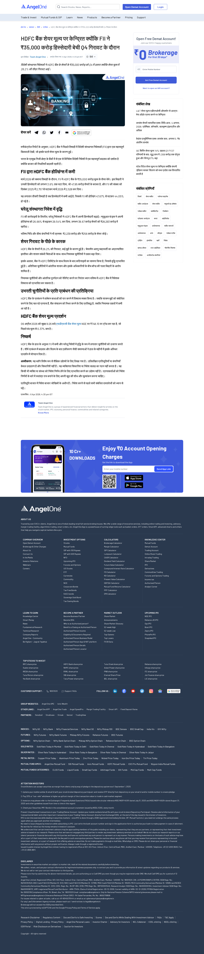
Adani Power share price (114, 668)
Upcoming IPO (69, 561)
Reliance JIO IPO (151, 620)
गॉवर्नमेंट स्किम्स (170, 248)
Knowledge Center (30, 616)
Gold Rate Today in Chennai (102, 746)
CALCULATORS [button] (111, 539)
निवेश (166, 240)
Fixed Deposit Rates (129, 709)
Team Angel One (38, 56)
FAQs (159, 917)
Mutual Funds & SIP (51, 17)
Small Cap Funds (89, 769)
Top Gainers (109, 634)
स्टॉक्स (140, 255)
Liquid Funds (73, 769)
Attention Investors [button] (32, 783)
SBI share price (70, 675)
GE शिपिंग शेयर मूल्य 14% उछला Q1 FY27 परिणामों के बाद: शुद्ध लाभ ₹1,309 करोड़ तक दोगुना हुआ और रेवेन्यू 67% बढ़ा (158, 154)
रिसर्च (139, 196)
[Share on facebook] (59, 132)
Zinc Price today (90, 758)
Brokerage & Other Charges (34, 546)
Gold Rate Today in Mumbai (49, 746)
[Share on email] (67, 132)
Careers (26, 568)
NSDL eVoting (170, 922)
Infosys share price (152, 668)
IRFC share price (29, 664)
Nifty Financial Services (67, 729)
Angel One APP (43, 709)
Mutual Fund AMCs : (31, 764)
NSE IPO (148, 616)
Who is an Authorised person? (76, 623)
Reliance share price (153, 664)
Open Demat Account (137, 6)
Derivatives (149, 568)
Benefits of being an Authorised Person (80, 627)
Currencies (68, 575)
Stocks (67, 543)
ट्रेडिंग (140, 240)
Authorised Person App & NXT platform (80, 642)
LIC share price (151, 678)
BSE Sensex (121, 729)
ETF (65, 572)
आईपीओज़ (165, 218)
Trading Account (152, 550)
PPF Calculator (110, 590)
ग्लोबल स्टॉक (170, 233)
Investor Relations (30, 561)
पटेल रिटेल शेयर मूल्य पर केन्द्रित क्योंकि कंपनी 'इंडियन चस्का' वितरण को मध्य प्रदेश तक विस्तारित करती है (158, 170)
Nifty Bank (48, 729)
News (80, 17)
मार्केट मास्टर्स (168, 226)
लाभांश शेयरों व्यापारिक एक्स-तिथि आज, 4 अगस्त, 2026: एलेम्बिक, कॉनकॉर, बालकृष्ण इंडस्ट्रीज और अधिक (158, 126)
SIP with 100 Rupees (72, 550)
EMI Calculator (110, 594)
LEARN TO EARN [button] (30, 613)
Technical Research (31, 631)
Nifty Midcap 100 (104, 729)
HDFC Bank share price (73, 664)
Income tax (149, 579)
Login (161, 6)
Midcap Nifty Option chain (91, 740)
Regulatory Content (51, 917)
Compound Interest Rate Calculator (119, 568)
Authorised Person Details (74, 645)
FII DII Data (108, 642)
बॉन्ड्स (160, 233)
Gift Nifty (162, 729)
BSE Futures (117, 735)
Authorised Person (152, 583)
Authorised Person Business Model (78, 638)
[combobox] (91, 56)
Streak (60, 715)
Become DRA (69, 620)
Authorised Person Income (75, 631)
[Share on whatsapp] (44, 132)
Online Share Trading (153, 554)
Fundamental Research (32, 627)
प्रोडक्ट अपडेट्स (144, 218)
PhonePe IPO (150, 634)
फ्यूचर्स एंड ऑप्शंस (170, 204)
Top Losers (109, 638)
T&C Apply (169, 917)
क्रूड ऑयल (142, 248)
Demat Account (151, 546)
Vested (69, 715)
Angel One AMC (48, 704)
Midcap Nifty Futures (79, 735)
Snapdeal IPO (150, 638)
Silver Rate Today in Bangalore (83, 752)
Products (92, 17)
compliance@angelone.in (89, 892)
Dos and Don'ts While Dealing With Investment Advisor (129, 917)
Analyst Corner (151, 586)
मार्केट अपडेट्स (143, 204)
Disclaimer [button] (27, 861)
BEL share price (110, 678)
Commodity (68, 579)
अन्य (151, 233)
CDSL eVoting (154, 922)
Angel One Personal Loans (78, 922)
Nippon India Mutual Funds (163, 764)
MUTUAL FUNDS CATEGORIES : (35, 769)
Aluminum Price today (69, 758)
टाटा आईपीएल (155, 248)
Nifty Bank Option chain (64, 740)
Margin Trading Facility (96, 709)
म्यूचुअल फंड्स (143, 226)
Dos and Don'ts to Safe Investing (78, 917)
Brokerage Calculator (113, 543)
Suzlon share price (30, 668)
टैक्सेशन (165, 211)
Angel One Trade (60, 709)
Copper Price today (47, 758)
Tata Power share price (73, 678)
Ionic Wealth (62, 704)
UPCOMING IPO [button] (152, 613)
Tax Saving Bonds (71, 601)
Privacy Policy (71, 908)
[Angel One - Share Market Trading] (34, 7)
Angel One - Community (32, 638)
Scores (99, 917)
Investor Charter (100, 922)
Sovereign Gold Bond (72, 597)
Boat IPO (148, 627)
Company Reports (30, 634)
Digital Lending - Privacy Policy (50, 922)
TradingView (81, 715)
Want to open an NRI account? (156, 88)
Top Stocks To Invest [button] (34, 660)
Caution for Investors (73, 926)
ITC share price (151, 671)
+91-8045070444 (66, 898)
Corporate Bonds (71, 586)
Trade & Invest (28, 17)
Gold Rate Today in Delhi (75, 746)
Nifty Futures (40, 735)
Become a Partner (111, 17)
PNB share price (110, 671)
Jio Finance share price (154, 675)
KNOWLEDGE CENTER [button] (155, 539)
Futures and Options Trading (157, 575)
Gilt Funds (122, 769)
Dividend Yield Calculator (114, 561)
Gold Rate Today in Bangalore (161, 746)
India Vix (150, 729)
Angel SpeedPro (76, 709)
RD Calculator (110, 575)
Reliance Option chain (116, 740)
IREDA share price (30, 671)
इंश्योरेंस (149, 240)
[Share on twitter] (51, 132)
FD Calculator (110, 572)
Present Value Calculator (114, 579)
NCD (65, 583)
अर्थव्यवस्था (156, 226)
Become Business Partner (74, 616)
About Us (27, 550)
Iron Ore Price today (131, 758)
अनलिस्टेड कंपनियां (153, 255)
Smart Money (28, 620)
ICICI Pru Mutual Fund (138, 764)
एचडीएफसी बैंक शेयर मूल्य (68, 323)
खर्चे (158, 240)
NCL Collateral (139, 922)
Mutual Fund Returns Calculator (117, 586)
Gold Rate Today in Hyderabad (131, 746)
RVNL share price (71, 671)
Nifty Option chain (41, 740)
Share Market (150, 561)
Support (141, 17)
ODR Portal (26, 926)
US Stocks (68, 568)
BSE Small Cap (136, 729)
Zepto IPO (149, 631)
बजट (156, 218)
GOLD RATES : (27, 746)
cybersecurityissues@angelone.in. (100, 898)
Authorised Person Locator (75, 649)
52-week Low (109, 631)
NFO (65, 557)
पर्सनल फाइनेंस (163, 196)
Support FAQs (71, 691)
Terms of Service (88, 908)
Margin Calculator (111, 546)
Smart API (113, 709)
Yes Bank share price (31, 678)
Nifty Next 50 (87, 729)
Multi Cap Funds (154, 769)
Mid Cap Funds (137, 769)
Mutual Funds (69, 546)
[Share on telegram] (36, 132)
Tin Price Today (150, 758)
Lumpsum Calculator (113, 554)
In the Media (28, 557)
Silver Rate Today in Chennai (113, 752)
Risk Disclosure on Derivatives (47, 926)
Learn (69, 17)
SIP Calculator (110, 550)
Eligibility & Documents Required (77, 634)
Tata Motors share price (33, 675)
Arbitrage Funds (107, 769)
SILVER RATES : (28, 752)
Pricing (129, 17)
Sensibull (38, 715)
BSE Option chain (137, 740)
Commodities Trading (154, 572)
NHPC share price (71, 668)
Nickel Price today (110, 758)
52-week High (110, 627)
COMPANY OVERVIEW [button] (33, 539)
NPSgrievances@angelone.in (33, 895)
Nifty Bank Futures (58, 735)
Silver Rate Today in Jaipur (141, 752)
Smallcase (50, 715)
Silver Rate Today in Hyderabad (52, 752)
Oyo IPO (148, 623)
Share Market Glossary (113, 623)
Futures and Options (72, 565)
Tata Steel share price (113, 664)
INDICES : (25, 729)
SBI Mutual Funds (76, 764)
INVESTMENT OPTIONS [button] (74, 539)
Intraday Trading (152, 557)
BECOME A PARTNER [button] (73, 613)
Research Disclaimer (30, 917)
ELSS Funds (58, 769)
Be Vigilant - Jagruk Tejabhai (35, 642)
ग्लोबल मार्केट (142, 211)
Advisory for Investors (120, 922)
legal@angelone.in (92, 901)
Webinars (27, 565)
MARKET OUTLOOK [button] (113, 613)
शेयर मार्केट (149, 196)
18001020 (54, 691)
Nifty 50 (36, 729)
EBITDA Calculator (111, 583)
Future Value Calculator (114, 565)
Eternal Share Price (112, 675)
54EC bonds (69, 594)
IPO (146, 565)
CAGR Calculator (111, 557)
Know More (43, 412)
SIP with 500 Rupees (72, 554)
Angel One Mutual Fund (55, 764)
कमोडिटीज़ (154, 211)
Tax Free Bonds (70, 590)
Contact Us (28, 554)
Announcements (111, 620)
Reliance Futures (100, 735)
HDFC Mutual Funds (116, 764)
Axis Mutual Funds (95, 764)
